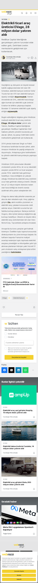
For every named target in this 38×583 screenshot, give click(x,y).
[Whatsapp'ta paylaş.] (26, 370)
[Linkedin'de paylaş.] (19, 370)
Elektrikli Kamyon (19, 298)
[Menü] (35, 13)
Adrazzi (5, 291)
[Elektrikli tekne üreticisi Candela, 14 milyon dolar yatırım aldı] (19, 431)
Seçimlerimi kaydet (19, 357)
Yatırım (4, 19)
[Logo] (6, 13)
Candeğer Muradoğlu (10, 417)
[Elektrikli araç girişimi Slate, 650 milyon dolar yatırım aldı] (19, 467)
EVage (4, 123)
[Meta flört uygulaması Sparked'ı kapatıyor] (19, 515)
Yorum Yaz (19, 315)
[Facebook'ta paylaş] (4, 370)
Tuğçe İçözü (7, 533)
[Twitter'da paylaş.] (11, 370)
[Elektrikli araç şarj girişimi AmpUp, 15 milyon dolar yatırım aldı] (19, 395)
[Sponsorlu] (19, 266)
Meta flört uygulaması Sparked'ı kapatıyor (18, 528)
